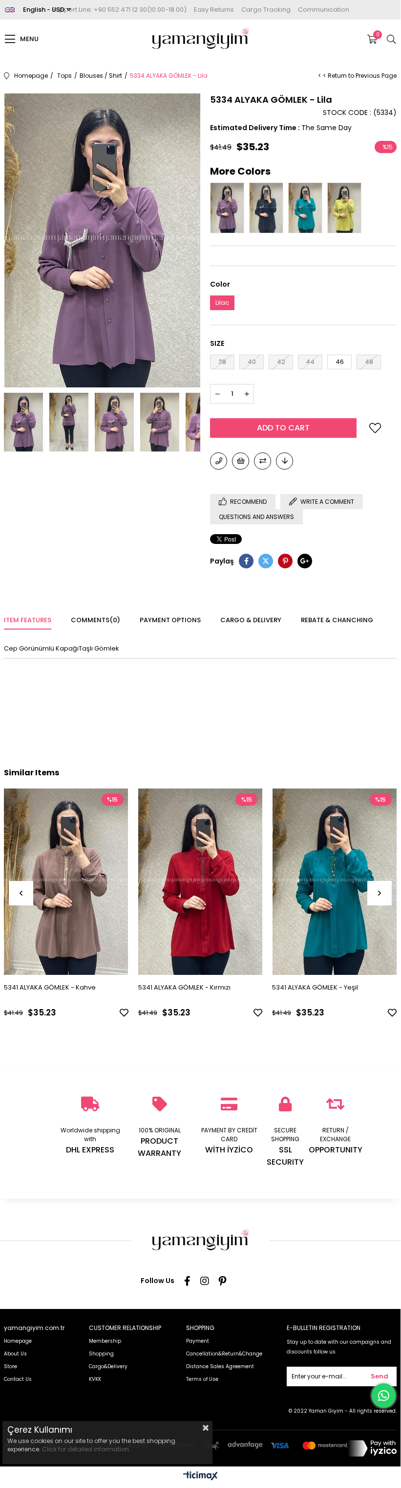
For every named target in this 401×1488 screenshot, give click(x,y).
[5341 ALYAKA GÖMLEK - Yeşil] (334, 882)
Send (379, 1376)
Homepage (18, 1341)
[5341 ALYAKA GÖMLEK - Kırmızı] (200, 882)
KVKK (95, 1379)
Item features (27, 620)
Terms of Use (202, 1379)
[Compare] (262, 461)
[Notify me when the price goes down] (284, 461)
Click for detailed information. (86, 1449)
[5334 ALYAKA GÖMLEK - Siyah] (268, 207)
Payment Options (170, 620)
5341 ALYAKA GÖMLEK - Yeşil (315, 987)
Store (10, 1366)
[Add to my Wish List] (240, 461)
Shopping (101, 1353)
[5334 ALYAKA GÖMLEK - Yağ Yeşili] (346, 207)
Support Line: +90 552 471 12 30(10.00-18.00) (119, 9)
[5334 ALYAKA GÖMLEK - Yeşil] (307, 207)
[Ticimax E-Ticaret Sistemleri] (200, 1476)
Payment (197, 1341)
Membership (105, 1341)
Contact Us (18, 1379)
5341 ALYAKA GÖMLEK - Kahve (50, 987)
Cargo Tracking (266, 9)
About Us (15, 1353)
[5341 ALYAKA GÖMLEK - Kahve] (66, 882)
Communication (323, 9)
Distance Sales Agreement (220, 1366)
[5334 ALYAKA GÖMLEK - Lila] (229, 207)
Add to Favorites (124, 1012)
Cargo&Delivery (108, 1366)
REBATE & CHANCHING (337, 620)
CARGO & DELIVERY (250, 620)
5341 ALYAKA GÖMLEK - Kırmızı (184, 987)
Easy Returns (214, 9)
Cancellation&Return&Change (224, 1353)
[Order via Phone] (218, 461)
